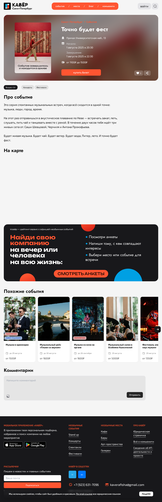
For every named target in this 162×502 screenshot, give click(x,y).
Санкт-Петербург (22, 8)
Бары (104, 437)
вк (82, 474)
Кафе (104, 431)
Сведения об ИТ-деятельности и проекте (143, 451)
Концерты (75, 440)
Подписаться (32, 485)
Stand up (74, 434)
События (60, 6)
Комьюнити (109, 6)
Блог (91, 6)
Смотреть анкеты (81, 273)
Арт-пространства (112, 444)
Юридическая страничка (141, 433)
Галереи (105, 450)
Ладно (146, 494)
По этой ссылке (84, 494)
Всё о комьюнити (143, 441)
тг (72, 474)
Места (76, 6)
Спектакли (75, 447)
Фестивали (75, 453)
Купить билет (81, 72)
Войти (144, 6)
